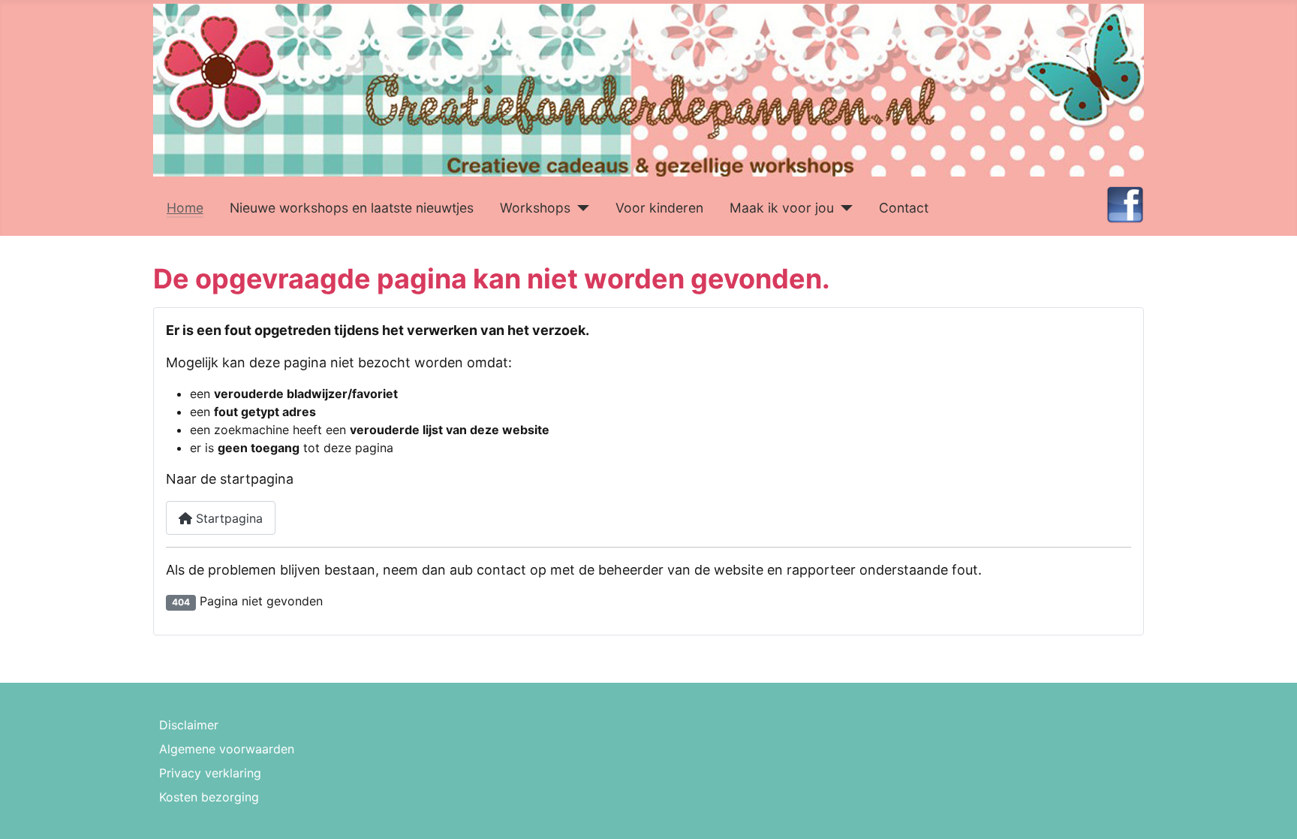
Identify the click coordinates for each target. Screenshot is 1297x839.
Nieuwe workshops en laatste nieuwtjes (352, 208)
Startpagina (227, 518)
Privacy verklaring (210, 772)
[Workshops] (579, 208)
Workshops (535, 208)
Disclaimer (188, 724)
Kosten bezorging (209, 796)
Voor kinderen (659, 208)
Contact (903, 208)
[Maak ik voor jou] (843, 208)
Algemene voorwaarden (226, 748)
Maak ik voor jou (782, 208)
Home (185, 208)
